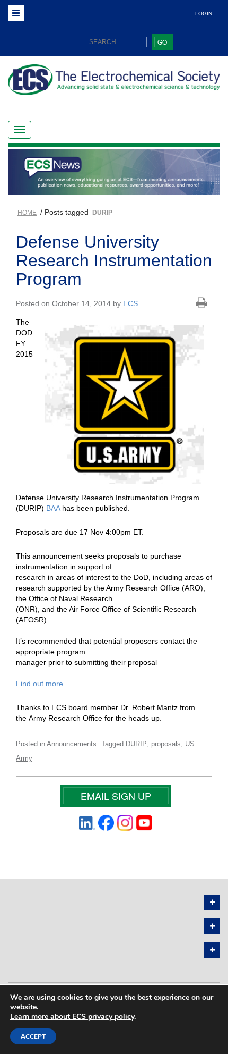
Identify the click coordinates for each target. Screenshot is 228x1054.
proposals (166, 744)
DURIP (136, 744)
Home (27, 212)
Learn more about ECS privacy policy (72, 1016)
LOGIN (203, 13)
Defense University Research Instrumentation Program (114, 260)
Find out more (39, 683)
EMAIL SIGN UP (116, 796)
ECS (130, 303)
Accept (33, 1036)
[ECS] (114, 83)
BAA (53, 508)
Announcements (72, 744)
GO (162, 41)
